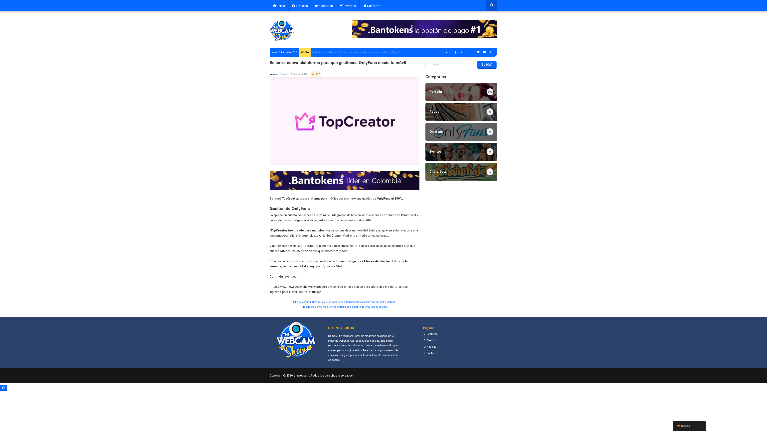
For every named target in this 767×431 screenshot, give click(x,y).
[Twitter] (478, 52)
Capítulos (326, 6)
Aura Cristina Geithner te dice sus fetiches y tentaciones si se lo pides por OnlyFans (357, 52)
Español (685, 425)
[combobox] (491, 5)
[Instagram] (490, 52)
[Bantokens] (344, 180)
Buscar (487, 64)
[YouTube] (484, 52)
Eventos (350, 6)
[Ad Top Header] (424, 29)
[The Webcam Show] (282, 30)
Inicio (281, 6)
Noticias (302, 6)
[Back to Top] (3, 388)
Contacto (374, 6)
